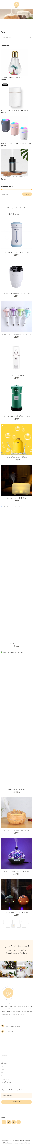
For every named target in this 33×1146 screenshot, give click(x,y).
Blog (2, 1069)
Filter (27, 194)
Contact (3, 1076)
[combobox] (16, 214)
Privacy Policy (5, 1079)
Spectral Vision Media (25, 1140)
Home (3, 1060)
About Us (4, 1063)
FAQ (2, 1066)
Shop (2, 1073)
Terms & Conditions (6, 1082)
